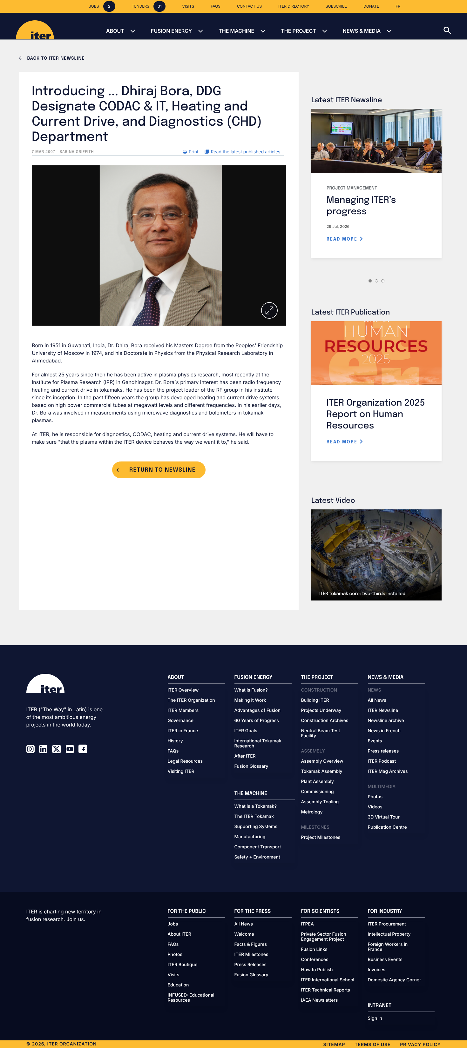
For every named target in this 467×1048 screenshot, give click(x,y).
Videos (375, 807)
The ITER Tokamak (254, 816)
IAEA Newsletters (319, 1000)
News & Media (362, 31)
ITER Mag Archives (388, 771)
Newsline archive (386, 720)
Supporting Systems (255, 826)
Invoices (377, 969)
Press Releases (250, 964)
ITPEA (307, 924)
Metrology (312, 812)
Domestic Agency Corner (394, 980)
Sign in (375, 1018)
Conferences (314, 959)
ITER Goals (245, 730)
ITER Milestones (251, 954)
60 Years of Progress (256, 720)
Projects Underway (321, 710)
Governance (180, 720)
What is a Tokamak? (255, 806)
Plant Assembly (317, 781)
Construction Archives (325, 720)
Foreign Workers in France (388, 947)
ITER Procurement (387, 924)
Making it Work (250, 700)
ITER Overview (183, 690)
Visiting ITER (181, 771)
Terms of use (372, 1044)
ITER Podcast (382, 761)
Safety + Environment (257, 857)
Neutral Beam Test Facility (320, 733)
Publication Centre (387, 827)
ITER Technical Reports (325, 990)
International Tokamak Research (257, 744)
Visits (173, 975)
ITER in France (183, 730)
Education (178, 985)
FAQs (173, 751)
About (115, 31)
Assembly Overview (322, 761)
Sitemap (334, 1044)
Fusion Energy (171, 31)
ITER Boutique (183, 964)
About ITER (179, 934)
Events (375, 741)
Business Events (385, 959)
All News (377, 700)
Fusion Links (314, 949)
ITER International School (328, 980)
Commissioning (317, 791)
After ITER (245, 756)
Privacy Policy (420, 1044)
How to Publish (317, 969)
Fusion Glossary (251, 766)
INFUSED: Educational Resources (191, 998)
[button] (455, 26)
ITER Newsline (383, 710)
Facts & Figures (250, 944)
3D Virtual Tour (384, 817)
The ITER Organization (191, 700)
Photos (375, 796)
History (175, 741)
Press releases (383, 751)
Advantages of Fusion (257, 710)
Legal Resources (185, 761)
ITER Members (183, 710)
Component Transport (257, 847)
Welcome (244, 934)
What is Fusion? (251, 690)
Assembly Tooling (320, 802)
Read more (343, 239)
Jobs (173, 924)
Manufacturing (250, 836)
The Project (298, 31)
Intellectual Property (389, 934)
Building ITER (315, 700)
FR (398, 6)
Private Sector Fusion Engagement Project (323, 937)
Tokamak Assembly (321, 771)
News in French (384, 730)
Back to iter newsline (55, 58)
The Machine (236, 31)
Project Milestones (321, 837)
